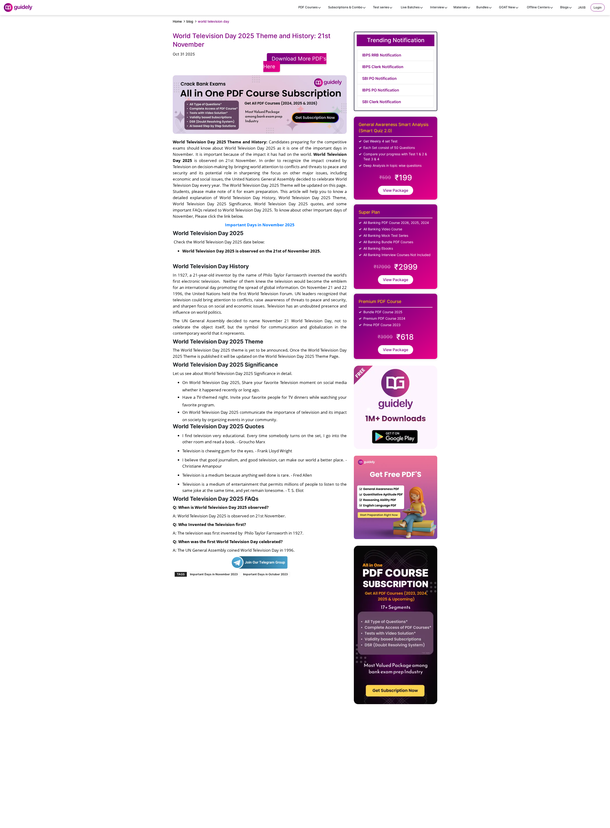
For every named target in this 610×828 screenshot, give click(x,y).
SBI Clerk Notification (381, 101)
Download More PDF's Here (294, 63)
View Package (395, 190)
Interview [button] (437, 7)
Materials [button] (460, 7)
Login (598, 7)
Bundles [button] (482, 7)
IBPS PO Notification (380, 90)
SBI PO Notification (379, 78)
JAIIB (582, 7)
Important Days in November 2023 (214, 574)
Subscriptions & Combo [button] (345, 7)
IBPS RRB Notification (381, 55)
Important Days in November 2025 (260, 224)
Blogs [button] (564, 7)
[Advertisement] (437, 768)
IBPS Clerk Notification (382, 66)
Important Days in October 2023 (265, 574)
